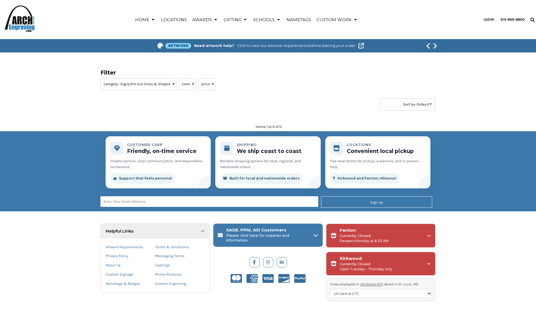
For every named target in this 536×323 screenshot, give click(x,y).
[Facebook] (254, 262)
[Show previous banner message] (428, 46)
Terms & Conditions (172, 247)
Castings (162, 265)
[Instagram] (268, 262)
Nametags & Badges (123, 283)
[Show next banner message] (435, 46)
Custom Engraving (170, 283)
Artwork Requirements (124, 247)
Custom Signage (119, 274)
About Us (113, 265)
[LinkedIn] (282, 262)
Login (489, 19)
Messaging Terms (170, 256)
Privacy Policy (117, 256)
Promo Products (168, 274)
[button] (145, 19)
